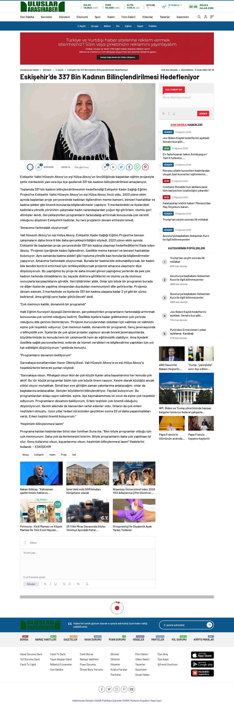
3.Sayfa (82, 26)
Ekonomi (82, 16)
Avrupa (94, 26)
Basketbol (57, 603)
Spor (98, 16)
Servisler (46, 16)
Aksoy (25, 454)
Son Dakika (27, 16)
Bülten (107, 26)
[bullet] (69, 584)
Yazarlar (165, 16)
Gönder (31, 584)
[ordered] (64, 584)
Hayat (140, 26)
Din (117, 26)
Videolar (147, 16)
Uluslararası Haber (29, 69)
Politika (152, 26)
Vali (74, 454)
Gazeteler (183, 16)
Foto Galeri (128, 16)
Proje (64, 454)
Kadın (111, 16)
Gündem (64, 16)
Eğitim (128, 26)
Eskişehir (39, 454)
